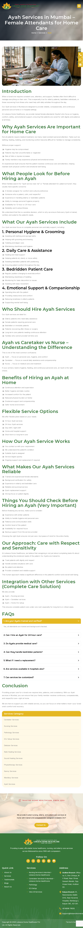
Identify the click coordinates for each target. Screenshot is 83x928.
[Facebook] (28, 861)
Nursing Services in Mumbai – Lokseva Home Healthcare (40, 873)
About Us (7, 872)
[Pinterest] (49, 861)
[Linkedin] (43, 861)
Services (42, 33)
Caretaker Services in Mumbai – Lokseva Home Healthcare (41, 879)
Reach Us (8, 887)
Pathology (33, 885)
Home (33, 33)
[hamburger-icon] (79, 6)
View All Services (35, 892)
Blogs (6, 883)
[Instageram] (38, 861)
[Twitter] (33, 861)
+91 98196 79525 (68, 908)
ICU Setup (33, 888)
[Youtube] (54, 861)
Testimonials (9, 879)
